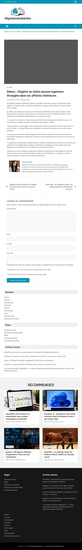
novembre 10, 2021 (13, 100)
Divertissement (9, 316)
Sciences (7, 308)
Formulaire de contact (11, 319)
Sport (6, 313)
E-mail (9, 244)
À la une (9, 87)
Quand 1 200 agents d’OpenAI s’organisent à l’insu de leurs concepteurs (29, 360)
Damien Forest (20, 422)
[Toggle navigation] (7, 26)
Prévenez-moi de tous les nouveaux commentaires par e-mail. (30, 270)
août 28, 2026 (10, 422)
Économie (7, 305)
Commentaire (12, 209)
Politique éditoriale (10, 338)
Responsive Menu (75, 2)
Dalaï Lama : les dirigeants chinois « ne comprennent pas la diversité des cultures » (59, 187)
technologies (8, 311)
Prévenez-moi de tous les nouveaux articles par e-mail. (28, 274)
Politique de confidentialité (13, 333)
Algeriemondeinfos (36, 546)
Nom (9, 234)
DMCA (6, 335)
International (8, 303)
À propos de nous (10, 330)
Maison (6, 297)
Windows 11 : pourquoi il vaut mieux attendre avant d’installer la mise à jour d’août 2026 (35, 356)
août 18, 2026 (48, 460)
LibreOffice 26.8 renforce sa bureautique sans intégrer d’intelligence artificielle (31, 352)
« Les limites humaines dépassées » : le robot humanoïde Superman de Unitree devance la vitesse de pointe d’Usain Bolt (58, 507)
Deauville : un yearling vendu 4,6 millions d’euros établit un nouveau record (30, 364)
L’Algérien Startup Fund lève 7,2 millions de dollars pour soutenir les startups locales (23, 187)
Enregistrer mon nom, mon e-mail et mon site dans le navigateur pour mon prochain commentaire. (40, 265)
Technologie (10, 409)
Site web (10, 253)
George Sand (25, 100)
